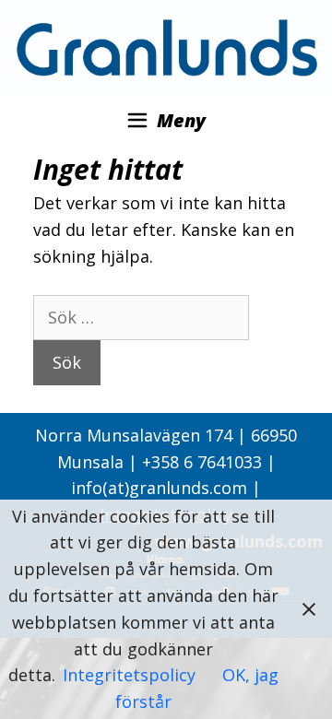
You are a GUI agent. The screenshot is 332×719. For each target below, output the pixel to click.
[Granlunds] (166, 45)
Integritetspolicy (131, 675)
